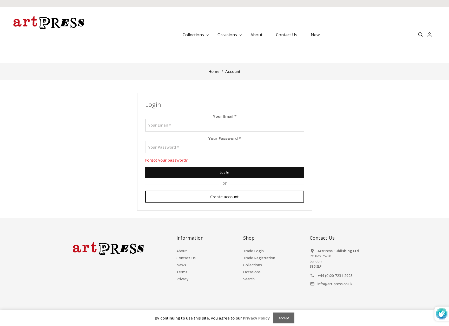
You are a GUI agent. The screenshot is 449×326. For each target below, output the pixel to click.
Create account (224, 196)
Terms (181, 271)
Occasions (252, 271)
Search (249, 278)
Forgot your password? (166, 160)
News (181, 264)
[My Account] (429, 34)
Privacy (182, 278)
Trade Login (253, 250)
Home (214, 71)
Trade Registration (259, 257)
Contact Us (186, 257)
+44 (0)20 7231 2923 (335, 275)
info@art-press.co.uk (335, 283)
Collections (252, 264)
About (181, 250)
